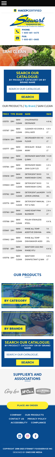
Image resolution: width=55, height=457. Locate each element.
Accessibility (19, 422)
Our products (34, 414)
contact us (16, 418)
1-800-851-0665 (30, 39)
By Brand (30, 105)
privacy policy (37, 418)
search (27, 97)
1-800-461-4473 (30, 32)
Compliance (38, 422)
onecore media (34, 452)
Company (15, 414)
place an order (27, 405)
